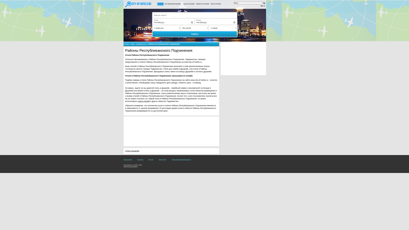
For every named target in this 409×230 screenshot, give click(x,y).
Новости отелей (202, 4)
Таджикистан (141, 44)
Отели (160, 4)
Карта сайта (162, 159)
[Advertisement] (171, 131)
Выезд (198, 20)
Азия (132, 44)
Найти (194, 34)
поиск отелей (144, 101)
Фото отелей (216, 4)
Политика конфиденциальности (181, 159)
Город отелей (128, 159)
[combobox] (195, 15)
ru (262, 6)
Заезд (156, 20)
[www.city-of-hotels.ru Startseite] (138, 4)
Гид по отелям (188, 4)
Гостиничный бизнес (173, 4)
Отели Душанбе (132, 151)
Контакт (151, 159)
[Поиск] (264, 3)
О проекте (140, 159)
